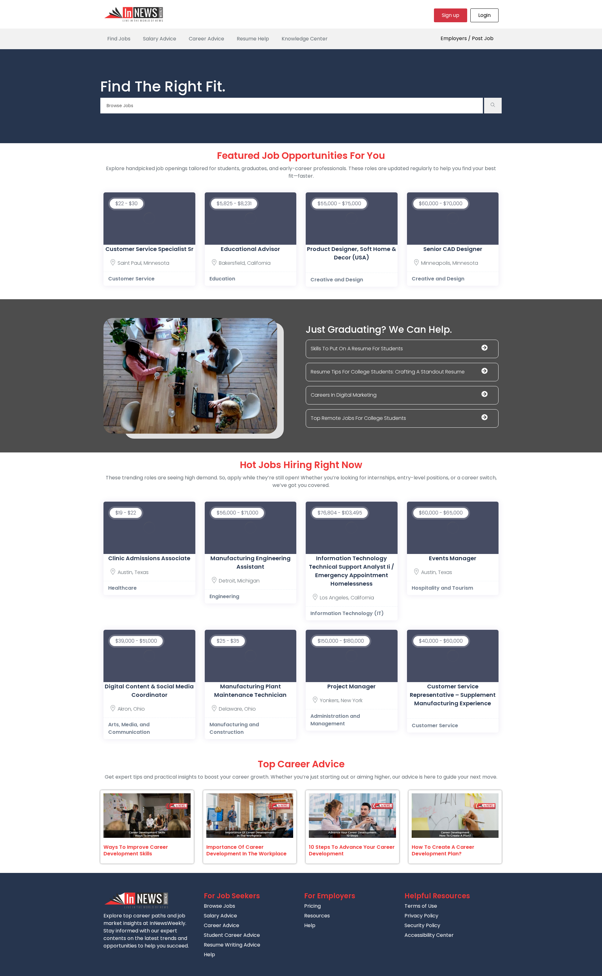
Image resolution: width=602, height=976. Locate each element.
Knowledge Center (305, 38)
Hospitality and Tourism (442, 588)
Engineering (224, 596)
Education (222, 278)
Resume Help (253, 38)
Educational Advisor (250, 249)
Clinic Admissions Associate (149, 558)
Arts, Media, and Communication (129, 728)
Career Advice (206, 38)
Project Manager (351, 686)
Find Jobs (118, 38)
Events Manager (452, 558)
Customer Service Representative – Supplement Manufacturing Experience (453, 694)
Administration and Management (335, 719)
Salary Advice (159, 38)
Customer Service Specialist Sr (149, 249)
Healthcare (122, 588)
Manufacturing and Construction (234, 728)
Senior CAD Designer (452, 249)
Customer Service (131, 278)
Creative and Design (336, 279)
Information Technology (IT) (347, 613)
